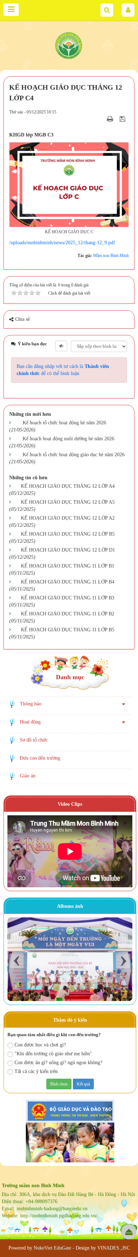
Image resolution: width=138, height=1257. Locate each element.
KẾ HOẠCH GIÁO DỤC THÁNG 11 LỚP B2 (67, 613)
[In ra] (111, 119)
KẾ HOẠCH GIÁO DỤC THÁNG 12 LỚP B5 (68, 534)
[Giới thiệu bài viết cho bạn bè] (101, 119)
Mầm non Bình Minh (111, 255)
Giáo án (27, 775)
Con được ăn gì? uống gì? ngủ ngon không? (58, 1062)
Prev (16, 961)
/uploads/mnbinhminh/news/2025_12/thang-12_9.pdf (62, 242)
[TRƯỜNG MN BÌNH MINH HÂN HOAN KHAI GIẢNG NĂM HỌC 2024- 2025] (69, 959)
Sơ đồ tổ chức (34, 740)
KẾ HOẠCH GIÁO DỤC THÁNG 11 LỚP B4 (67, 582)
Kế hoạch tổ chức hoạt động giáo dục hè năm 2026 (74, 454)
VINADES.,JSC (113, 1248)
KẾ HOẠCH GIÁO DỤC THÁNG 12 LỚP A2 (68, 518)
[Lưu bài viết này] (123, 119)
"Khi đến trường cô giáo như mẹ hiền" (53, 1053)
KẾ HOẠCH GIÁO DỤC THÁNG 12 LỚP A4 (68, 486)
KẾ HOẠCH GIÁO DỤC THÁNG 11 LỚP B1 (67, 566)
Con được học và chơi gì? (40, 1045)
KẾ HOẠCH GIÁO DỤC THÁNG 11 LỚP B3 (67, 597)
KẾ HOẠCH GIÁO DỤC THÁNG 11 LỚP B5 (67, 629)
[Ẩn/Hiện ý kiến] (61, 346)
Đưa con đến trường (40, 758)
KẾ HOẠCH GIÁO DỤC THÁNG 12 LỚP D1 (68, 550)
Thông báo (30, 703)
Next (123, 961)
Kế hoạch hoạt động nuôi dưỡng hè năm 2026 (68, 438)
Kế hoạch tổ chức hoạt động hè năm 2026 (64, 422)
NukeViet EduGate (52, 1248)
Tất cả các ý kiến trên (36, 1071)
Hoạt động (30, 722)
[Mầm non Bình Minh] (69, 44)
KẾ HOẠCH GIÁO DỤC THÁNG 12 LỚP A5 (68, 502)
